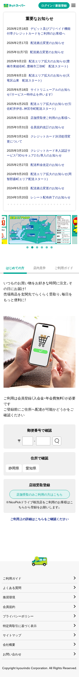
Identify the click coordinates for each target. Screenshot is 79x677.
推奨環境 (9, 597)
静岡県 (14, 468)
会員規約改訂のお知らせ (47, 127)
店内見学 (39, 268)
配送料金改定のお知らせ (47, 165)
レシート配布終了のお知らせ (50, 197)
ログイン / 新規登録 (54, 5)
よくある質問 (12, 588)
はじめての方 (15, 268)
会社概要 (9, 644)
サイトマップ (12, 635)
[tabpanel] (39, 229)
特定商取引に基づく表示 (20, 626)
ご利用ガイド (64, 268)
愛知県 (31, 468)
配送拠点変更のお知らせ (47, 43)
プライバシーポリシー (18, 616)
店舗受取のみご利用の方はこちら (39, 494)
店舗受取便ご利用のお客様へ (50, 118)
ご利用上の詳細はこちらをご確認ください (39, 519)
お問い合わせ (12, 654)
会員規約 (9, 607)
